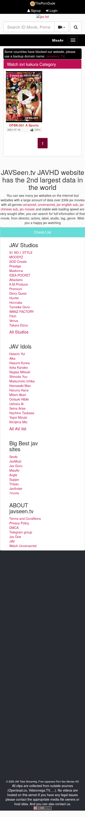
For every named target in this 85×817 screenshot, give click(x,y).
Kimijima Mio (18, 422)
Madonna (16, 270)
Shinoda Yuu (18, 376)
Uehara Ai (16, 403)
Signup (35, 10)
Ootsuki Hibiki (19, 399)
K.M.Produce (18, 284)
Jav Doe (15, 536)
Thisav (14, 484)
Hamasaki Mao (20, 385)
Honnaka (15, 302)
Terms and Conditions (25, 518)
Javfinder (15, 488)
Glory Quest (18, 293)
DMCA (14, 527)
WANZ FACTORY (21, 311)
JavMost (15, 461)
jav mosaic (27, 209)
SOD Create (18, 261)
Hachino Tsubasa (21, 413)
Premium (15, 288)
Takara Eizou (18, 325)
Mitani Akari (17, 394)
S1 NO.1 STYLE (20, 252)
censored (29, 204)
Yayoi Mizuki (18, 417)
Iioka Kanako (18, 367)
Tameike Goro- (20, 307)
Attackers (16, 279)
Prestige (15, 266)
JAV (12, 541)
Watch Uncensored (22, 545)
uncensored (46, 204)
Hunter (14, 298)
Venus (13, 320)
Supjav (14, 479)
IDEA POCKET (19, 275)
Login (53, 10)
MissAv (57, 40)
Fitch (12, 316)
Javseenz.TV (55, 56)
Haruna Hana (19, 390)
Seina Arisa (17, 408)
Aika (12, 358)
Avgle (13, 475)
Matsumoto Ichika (22, 381)
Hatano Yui (17, 353)
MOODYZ (16, 257)
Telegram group (20, 532)
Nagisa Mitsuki (19, 372)
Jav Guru (15, 465)
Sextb (13, 456)
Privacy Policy (19, 523)
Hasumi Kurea (19, 363)
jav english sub (67, 204)
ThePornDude (45, 3)
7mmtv (14, 493)
